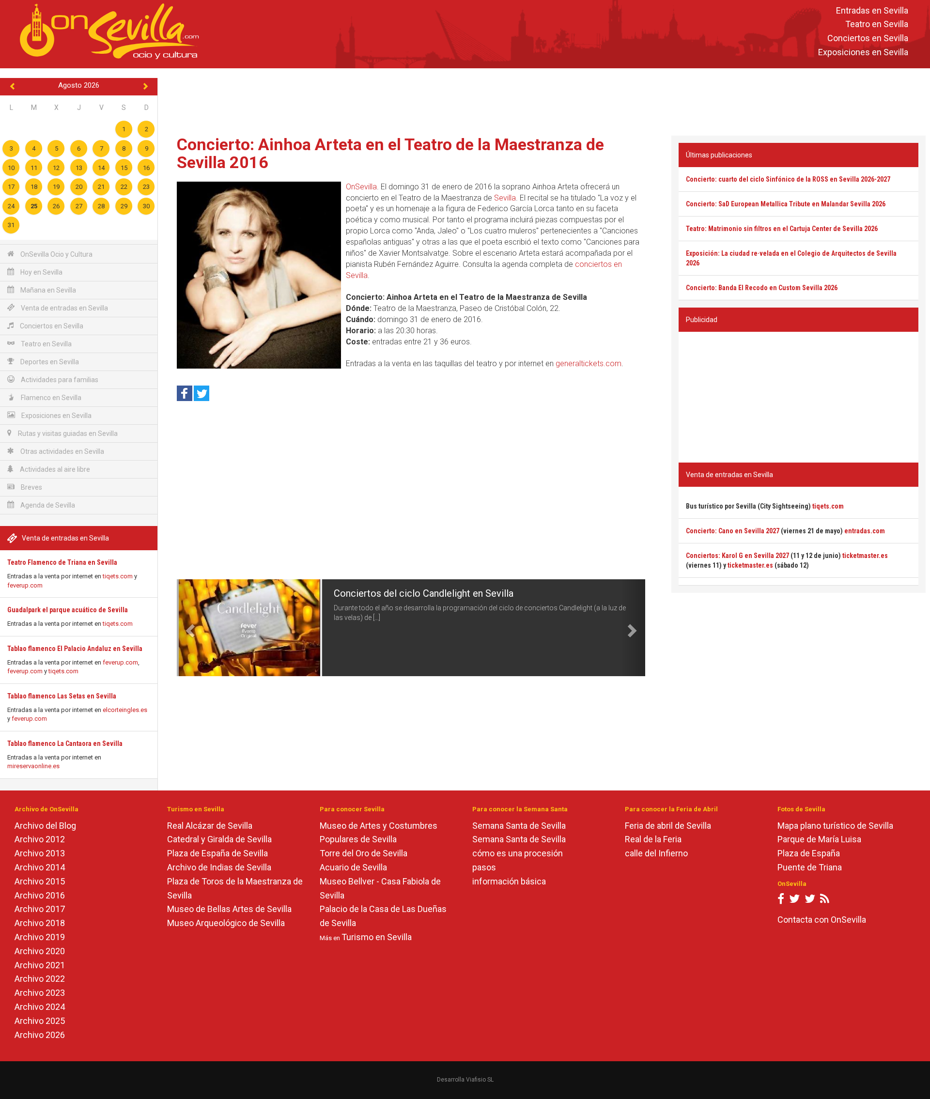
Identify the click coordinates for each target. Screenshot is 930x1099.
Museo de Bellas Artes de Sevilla (229, 909)
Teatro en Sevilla (876, 24)
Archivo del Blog (45, 825)
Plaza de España (808, 853)
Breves (30, 487)
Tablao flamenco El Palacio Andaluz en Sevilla (74, 648)
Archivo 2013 (40, 853)
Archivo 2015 (40, 881)
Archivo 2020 (40, 951)
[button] (188, 627)
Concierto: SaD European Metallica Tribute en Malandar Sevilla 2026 (785, 204)
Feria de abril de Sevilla (668, 825)
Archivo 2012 (40, 839)
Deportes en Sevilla (49, 362)
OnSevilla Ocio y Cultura (56, 254)
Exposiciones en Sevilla (863, 52)
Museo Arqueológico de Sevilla (226, 923)
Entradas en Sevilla (872, 10)
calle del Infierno (656, 853)
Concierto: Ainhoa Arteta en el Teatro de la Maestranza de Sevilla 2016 (390, 153)
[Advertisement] (544, 100)
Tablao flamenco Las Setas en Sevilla (61, 696)
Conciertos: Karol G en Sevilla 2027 (737, 555)
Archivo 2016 (40, 895)
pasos (484, 867)
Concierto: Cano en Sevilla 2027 (732, 531)
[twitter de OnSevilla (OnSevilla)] (794, 901)
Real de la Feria (653, 839)
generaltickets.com (588, 363)
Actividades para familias (58, 380)
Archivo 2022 (40, 979)
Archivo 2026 (40, 1035)
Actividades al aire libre (54, 469)
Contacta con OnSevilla (821, 919)
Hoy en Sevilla (40, 272)
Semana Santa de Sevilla (519, 825)
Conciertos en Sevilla (867, 38)
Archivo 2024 (40, 1007)
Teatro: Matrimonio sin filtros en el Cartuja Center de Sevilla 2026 (782, 228)
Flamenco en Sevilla (50, 398)
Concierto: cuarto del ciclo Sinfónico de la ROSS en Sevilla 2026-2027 (788, 179)
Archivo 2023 (40, 993)
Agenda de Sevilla (47, 505)
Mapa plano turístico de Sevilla (835, 825)
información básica (509, 881)
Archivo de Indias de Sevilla (219, 867)
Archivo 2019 (40, 937)
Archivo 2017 (40, 909)
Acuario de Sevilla (353, 867)
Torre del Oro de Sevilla (363, 853)
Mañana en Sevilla (47, 290)
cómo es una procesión (517, 853)
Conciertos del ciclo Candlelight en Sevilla (423, 593)
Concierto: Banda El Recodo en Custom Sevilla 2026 (761, 288)
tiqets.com (118, 576)
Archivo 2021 (40, 965)
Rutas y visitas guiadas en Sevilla (67, 433)
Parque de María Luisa (819, 839)
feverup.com (25, 585)
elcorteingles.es (125, 709)
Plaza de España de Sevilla (217, 853)
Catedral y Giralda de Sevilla (219, 839)
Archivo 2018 (40, 923)
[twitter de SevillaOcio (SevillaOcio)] (810, 901)
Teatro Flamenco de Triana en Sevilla (62, 562)
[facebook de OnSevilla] (780, 901)
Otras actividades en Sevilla (61, 451)
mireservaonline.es (33, 766)
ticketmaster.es (865, 555)
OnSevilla (361, 186)
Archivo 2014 (40, 867)
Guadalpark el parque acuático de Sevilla (67, 610)
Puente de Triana (809, 867)
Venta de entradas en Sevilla (63, 308)
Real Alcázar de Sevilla (209, 825)
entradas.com (864, 531)
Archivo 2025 (40, 1021)
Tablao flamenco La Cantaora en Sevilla (65, 743)
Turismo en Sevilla (376, 937)
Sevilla (505, 197)
